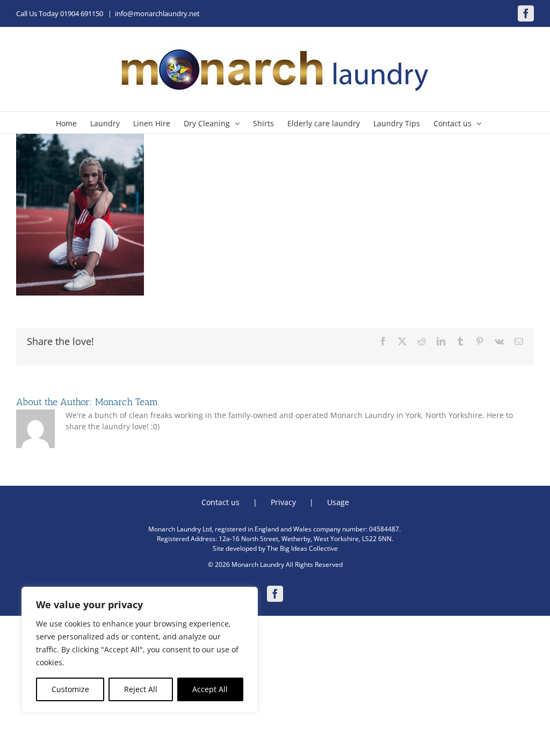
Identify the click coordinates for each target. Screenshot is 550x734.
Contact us (220, 502)
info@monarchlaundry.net (157, 13)
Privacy (283, 502)
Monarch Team (126, 402)
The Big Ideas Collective (302, 548)
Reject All (140, 689)
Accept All (210, 689)
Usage (338, 502)
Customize (70, 689)
